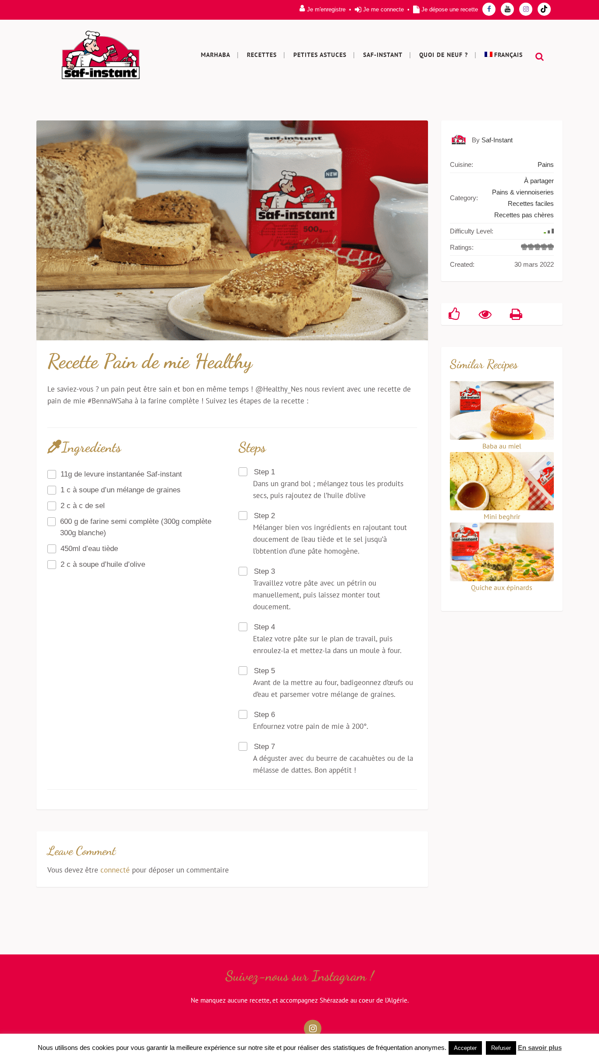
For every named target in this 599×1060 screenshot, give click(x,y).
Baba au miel (501, 446)
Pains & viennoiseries (523, 192)
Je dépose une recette (449, 9)
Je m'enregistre (326, 9)
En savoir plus (540, 1047)
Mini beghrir (502, 516)
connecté (115, 870)
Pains (546, 164)
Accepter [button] (465, 1048)
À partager (539, 180)
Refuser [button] (501, 1048)
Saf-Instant (497, 140)
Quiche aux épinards (501, 587)
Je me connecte (383, 9)
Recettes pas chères (524, 215)
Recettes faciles (531, 203)
